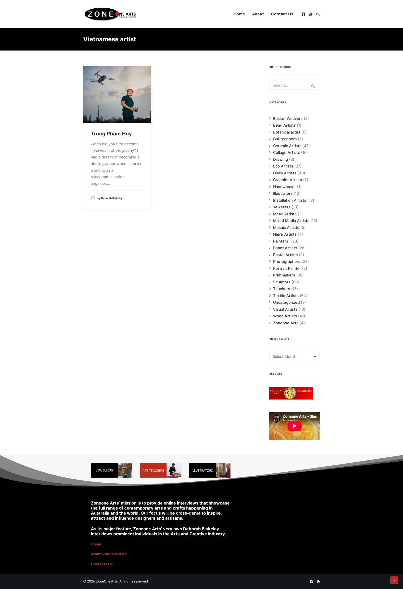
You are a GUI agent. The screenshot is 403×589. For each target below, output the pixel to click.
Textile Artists (286, 295)
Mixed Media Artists (291, 220)
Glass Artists (284, 173)
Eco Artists (283, 166)
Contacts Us (102, 564)
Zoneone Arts (285, 323)
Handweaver (284, 186)
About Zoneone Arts (109, 554)
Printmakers (284, 275)
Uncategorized (286, 302)
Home (239, 14)
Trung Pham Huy (111, 134)
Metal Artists (285, 214)
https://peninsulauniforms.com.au (283, 478)
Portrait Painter (287, 268)
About (258, 14)
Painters (280, 241)
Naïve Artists (285, 234)
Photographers (286, 261)
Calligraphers (285, 139)
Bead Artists (284, 125)
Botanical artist (286, 132)
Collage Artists (286, 152)
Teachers (281, 289)
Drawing (280, 159)
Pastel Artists (285, 255)
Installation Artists (289, 200)
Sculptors (281, 282)
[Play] (272, 437)
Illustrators (283, 193)
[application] (294, 426)
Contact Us (282, 14)
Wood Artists (285, 316)
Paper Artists (285, 248)
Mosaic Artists (286, 227)
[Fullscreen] (316, 437)
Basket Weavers (288, 118)
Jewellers (281, 207)
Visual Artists (285, 309)
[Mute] (311, 437)
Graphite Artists (287, 180)
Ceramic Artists (287, 146)
